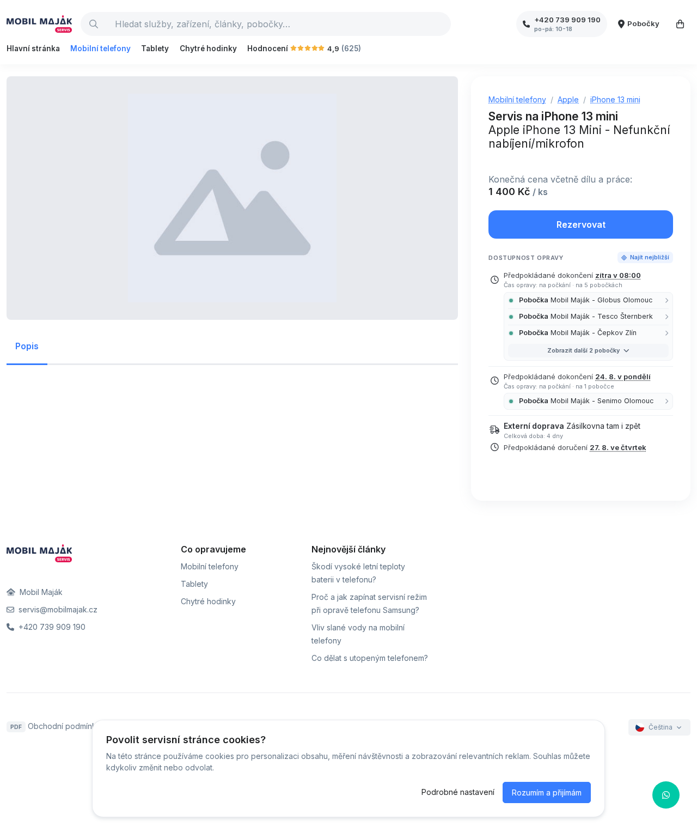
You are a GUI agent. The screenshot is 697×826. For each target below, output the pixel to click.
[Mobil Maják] (39, 24)
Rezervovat (581, 224)
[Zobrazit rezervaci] (680, 24)
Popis (27, 346)
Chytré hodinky (208, 48)
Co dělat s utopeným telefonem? (369, 658)
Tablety (155, 48)
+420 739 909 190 (50, 626)
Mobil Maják (40, 592)
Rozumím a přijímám (547, 792)
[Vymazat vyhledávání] (442, 24)
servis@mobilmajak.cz (56, 609)
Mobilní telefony (100, 48)
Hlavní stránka (33, 48)
